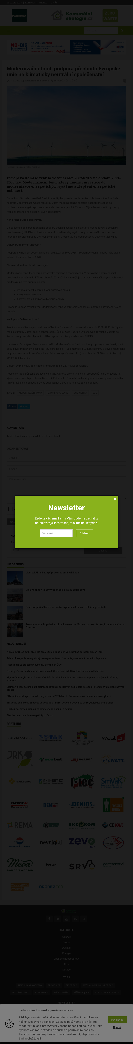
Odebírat (84, 533)
